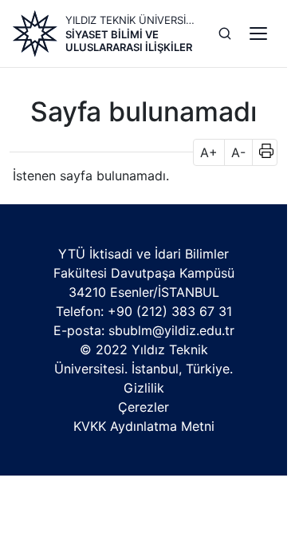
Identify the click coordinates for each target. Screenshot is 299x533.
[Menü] (258, 33)
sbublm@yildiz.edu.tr (171, 330)
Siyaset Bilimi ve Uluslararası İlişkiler (128, 40)
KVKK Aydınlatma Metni (143, 426)
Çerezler (143, 407)
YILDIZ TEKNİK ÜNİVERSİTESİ (132, 20)
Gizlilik (144, 388)
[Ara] (225, 33)
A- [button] (238, 152)
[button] (261, 152)
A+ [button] (209, 152)
